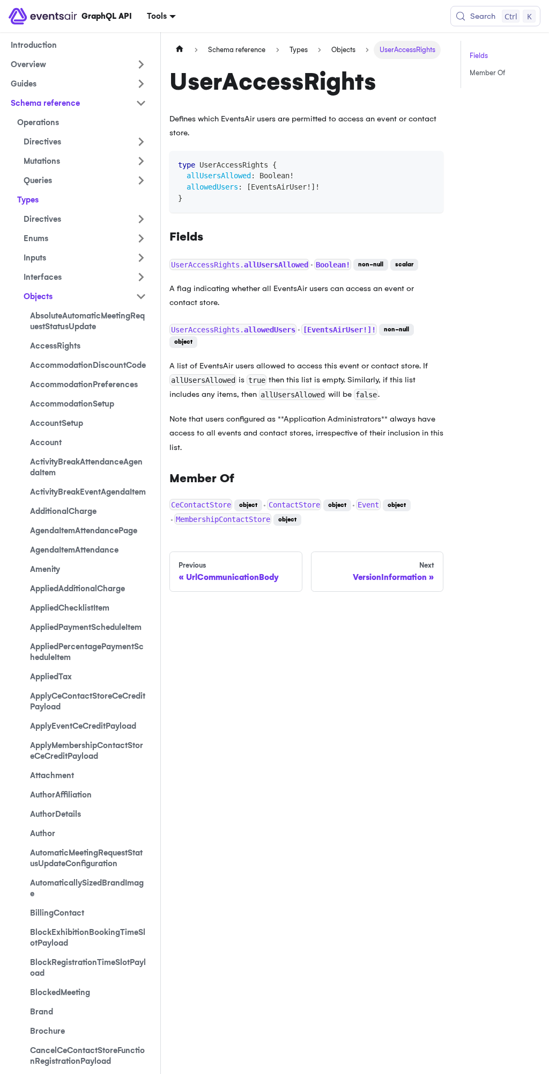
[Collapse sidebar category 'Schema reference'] (141, 103)
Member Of (487, 73)
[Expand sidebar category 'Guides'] (141, 83)
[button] (85, 141)
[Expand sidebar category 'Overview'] (141, 64)
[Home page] (179, 50)
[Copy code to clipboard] (430, 164)
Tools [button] (157, 16)
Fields (479, 56)
